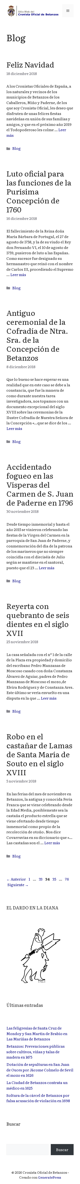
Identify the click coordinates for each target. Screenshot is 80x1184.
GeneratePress (49, 1177)
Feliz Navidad (30, 64)
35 (54, 879)
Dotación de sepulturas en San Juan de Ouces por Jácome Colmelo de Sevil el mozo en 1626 (39, 1070)
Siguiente (18, 884)
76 (67, 879)
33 (41, 879)
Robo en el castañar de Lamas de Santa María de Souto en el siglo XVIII (39, 754)
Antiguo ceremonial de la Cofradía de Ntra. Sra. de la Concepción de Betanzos (37, 335)
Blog (16, 148)
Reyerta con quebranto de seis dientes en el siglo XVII (37, 619)
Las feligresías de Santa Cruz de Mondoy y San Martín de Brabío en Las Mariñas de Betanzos (36, 1033)
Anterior (16, 879)
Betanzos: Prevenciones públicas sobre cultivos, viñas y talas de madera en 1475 (35, 1051)
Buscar (62, 1149)
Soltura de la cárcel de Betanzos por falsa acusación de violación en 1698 (38, 1098)
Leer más (18, 274)
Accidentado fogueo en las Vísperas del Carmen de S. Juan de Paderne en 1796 (39, 484)
